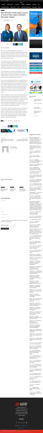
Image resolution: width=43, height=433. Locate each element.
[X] (4, 0)
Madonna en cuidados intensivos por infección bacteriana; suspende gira (35, 304)
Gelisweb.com (30, 430)
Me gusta (39, 63)
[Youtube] (7, 0)
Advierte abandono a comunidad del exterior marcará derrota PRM (35, 317)
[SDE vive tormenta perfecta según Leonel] (31, 108)
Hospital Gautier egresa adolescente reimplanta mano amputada (35, 313)
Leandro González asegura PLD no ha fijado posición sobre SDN (35, 291)
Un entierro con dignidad (38, 103)
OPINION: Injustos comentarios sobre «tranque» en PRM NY (35, 388)
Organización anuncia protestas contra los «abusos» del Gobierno (35, 247)
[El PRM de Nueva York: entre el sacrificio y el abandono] (5, 185)
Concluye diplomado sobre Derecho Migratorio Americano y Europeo (35, 282)
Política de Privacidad (36, 430)
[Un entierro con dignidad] (31, 104)
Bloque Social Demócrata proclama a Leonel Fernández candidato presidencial (35, 168)
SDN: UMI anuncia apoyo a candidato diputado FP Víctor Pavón (35, 299)
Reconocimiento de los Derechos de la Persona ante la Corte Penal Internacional (35, 180)
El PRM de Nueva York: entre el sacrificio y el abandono (4, 190)
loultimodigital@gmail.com (24, 425)
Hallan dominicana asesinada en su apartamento (13, 190)
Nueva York (2, 10)
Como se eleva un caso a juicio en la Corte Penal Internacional (35, 361)
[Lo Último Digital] (1, 20)
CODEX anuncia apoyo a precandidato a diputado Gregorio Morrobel (35, 242)
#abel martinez (10, 120)
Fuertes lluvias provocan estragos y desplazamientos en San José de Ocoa (7, 140)
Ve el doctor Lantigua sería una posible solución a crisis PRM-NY (35, 393)
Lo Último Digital (13, 147)
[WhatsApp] (19, 44)
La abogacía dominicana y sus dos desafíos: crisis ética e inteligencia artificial (35, 161)
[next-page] (3, 193)
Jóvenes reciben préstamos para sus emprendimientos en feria (35, 321)
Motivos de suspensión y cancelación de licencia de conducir (35, 251)
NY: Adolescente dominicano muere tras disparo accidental (23, 190)
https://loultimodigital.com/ (14, 148)
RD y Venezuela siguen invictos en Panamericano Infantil (38, 100)
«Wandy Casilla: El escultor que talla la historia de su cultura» (35, 335)
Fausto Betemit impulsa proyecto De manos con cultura (35, 152)
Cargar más (35, 115)
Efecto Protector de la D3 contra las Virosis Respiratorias (35, 378)
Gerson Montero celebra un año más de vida (34, 156)
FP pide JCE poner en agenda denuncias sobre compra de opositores (35, 330)
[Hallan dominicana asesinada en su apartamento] (14, 185)
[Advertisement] (14, 166)
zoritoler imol (31, 254)
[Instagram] (3, 0)
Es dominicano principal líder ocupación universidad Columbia (35, 213)
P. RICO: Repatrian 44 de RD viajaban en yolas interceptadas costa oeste (35, 267)
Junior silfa (31, 164)
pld (4, 120)
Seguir (40, 65)
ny (6, 120)
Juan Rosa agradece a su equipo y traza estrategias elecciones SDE (34, 225)
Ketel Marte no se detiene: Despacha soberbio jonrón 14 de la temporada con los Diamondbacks (35, 142)
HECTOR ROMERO (32, 192)
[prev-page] (1, 193)
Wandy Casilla (31, 333)
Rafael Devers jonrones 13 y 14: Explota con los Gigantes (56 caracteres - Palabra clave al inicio (35, 138)
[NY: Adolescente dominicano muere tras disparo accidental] (23, 185)
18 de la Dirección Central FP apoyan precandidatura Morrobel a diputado (35, 366)
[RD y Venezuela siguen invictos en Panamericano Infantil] (31, 100)
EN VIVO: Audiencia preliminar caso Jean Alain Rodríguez (34, 295)
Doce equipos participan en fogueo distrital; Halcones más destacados (34, 326)
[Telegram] (22, 44)
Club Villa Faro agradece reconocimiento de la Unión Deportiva (35, 308)
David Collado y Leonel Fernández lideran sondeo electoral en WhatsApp (35, 176)
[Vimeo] (6, 0)
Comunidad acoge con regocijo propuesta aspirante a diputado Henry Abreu (35, 272)
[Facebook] (1, 0)
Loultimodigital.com (19, 430)
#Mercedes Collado (17, 120)
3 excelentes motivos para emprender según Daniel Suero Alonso (34, 286)
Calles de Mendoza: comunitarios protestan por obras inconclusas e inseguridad (35, 147)
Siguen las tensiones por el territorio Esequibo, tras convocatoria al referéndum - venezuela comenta (35, 230)
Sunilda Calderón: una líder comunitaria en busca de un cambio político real (35, 357)
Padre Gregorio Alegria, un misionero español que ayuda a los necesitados (35, 347)
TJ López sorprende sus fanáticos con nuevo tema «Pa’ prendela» (35, 370)
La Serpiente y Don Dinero (36, 219)
